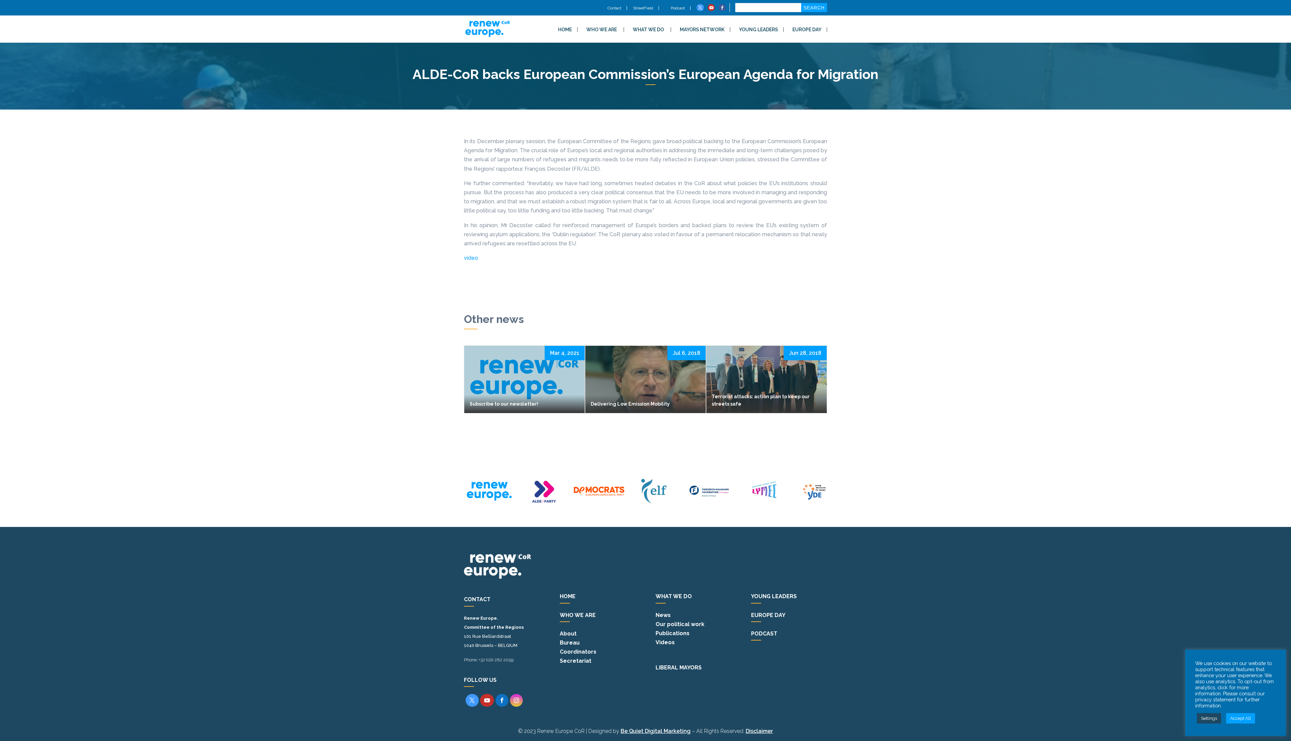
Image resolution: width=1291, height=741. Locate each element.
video (471, 258)
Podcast (677, 8)
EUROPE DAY (806, 29)
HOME (565, 29)
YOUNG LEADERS (758, 29)
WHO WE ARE (601, 29)
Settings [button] (1209, 718)
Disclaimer (759, 731)
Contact (614, 8)
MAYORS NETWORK (702, 29)
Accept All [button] (1240, 718)
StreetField (643, 8)
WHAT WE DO (648, 29)
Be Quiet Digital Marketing (656, 731)
